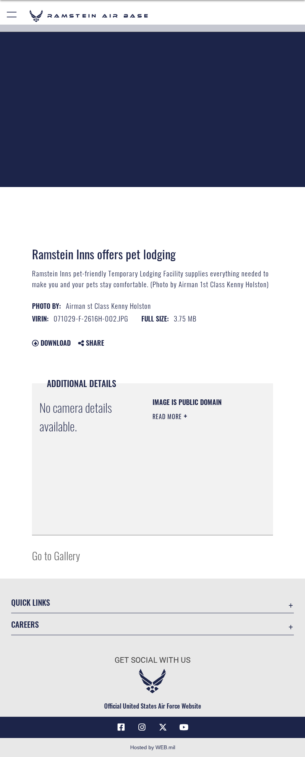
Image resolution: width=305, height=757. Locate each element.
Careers (25, 624)
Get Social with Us (152, 660)
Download (55, 343)
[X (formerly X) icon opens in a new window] (162, 727)
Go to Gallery (56, 555)
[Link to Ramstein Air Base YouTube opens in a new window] (183, 727)
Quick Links (30, 602)
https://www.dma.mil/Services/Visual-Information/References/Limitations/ (197, 510)
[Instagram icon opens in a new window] (142, 727)
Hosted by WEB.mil (152, 747)
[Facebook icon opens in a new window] (121, 727)
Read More (168, 416)
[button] (12, 16)
